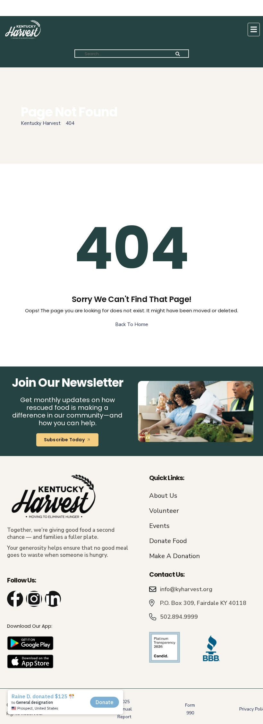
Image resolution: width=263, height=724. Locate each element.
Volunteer (164, 510)
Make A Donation (174, 556)
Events (159, 525)
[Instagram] (34, 599)
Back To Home (131, 324)
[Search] (177, 53)
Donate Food (168, 541)
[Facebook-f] (15, 599)
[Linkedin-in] (53, 599)
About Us (163, 495)
